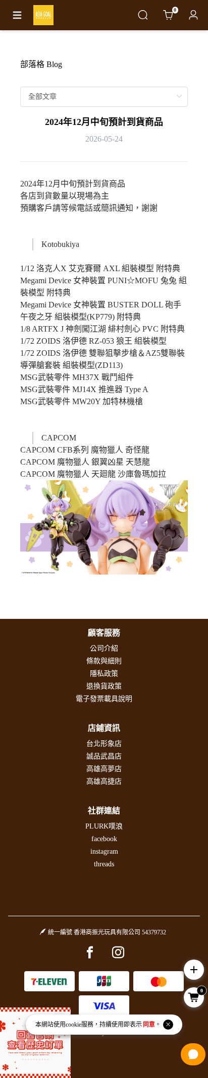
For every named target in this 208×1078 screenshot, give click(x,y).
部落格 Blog (41, 64)
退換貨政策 (104, 686)
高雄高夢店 (104, 769)
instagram (104, 851)
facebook (104, 839)
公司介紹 (104, 648)
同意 (149, 1024)
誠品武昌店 (104, 756)
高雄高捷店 (104, 781)
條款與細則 (104, 661)
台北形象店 (104, 743)
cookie (73, 1024)
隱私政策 (104, 673)
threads (104, 864)
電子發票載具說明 (104, 699)
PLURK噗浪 (104, 826)
